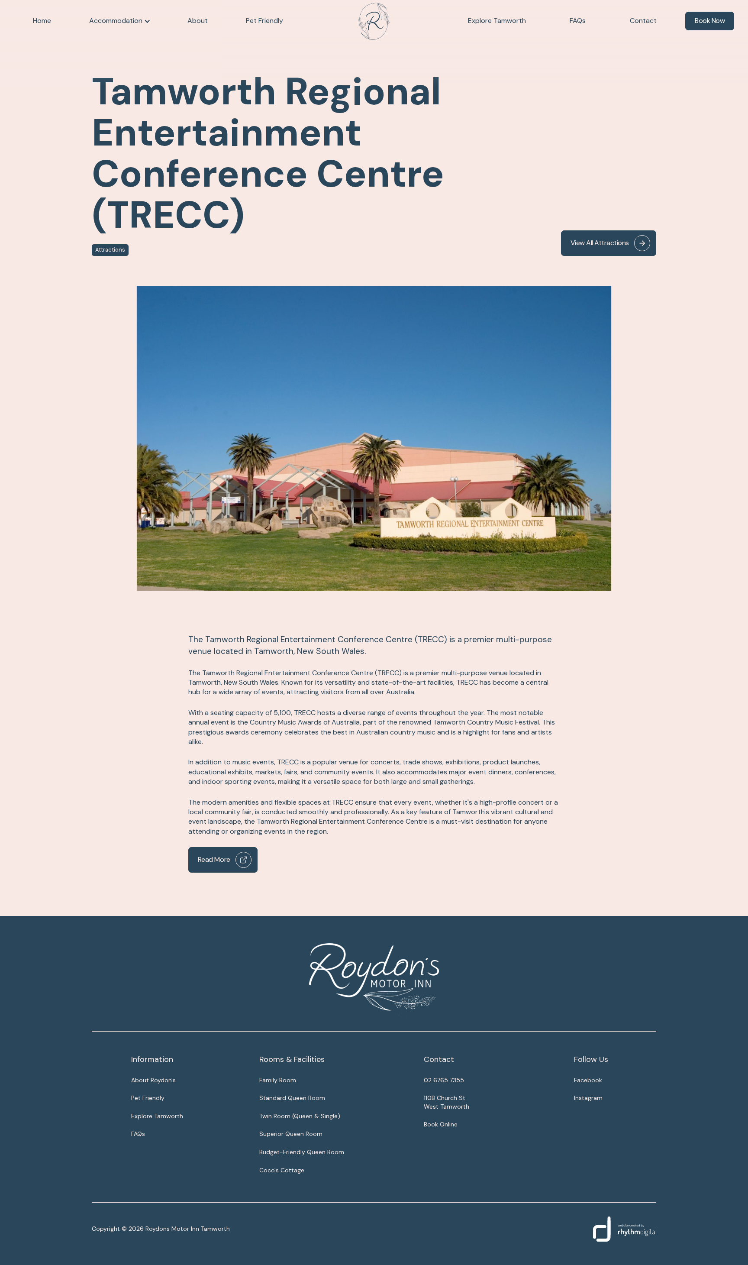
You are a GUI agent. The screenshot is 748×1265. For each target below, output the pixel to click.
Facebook (588, 1080)
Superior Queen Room (290, 1134)
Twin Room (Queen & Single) (299, 1116)
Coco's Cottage (281, 1170)
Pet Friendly (264, 20)
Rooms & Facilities (292, 1059)
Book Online (441, 1124)
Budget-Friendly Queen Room (301, 1152)
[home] (374, 21)
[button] (119, 20)
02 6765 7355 (444, 1080)
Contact (643, 20)
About (197, 20)
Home (42, 20)
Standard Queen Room (292, 1098)
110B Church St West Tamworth (446, 1102)
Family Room (277, 1080)
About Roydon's (153, 1080)
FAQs (578, 20)
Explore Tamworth (497, 20)
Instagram (588, 1098)
